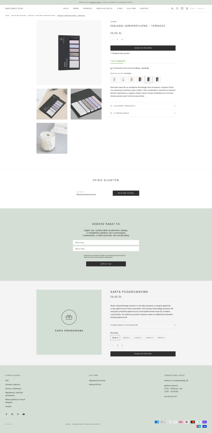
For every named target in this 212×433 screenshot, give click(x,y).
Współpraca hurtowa (97, 380)
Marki (76, 8)
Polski (201, 8)
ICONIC (113, 22)
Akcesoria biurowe (18, 15)
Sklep (66, 8)
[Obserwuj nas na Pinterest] (18, 414)
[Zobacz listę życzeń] (182, 8)
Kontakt (144, 8)
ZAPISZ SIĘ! (106, 264)
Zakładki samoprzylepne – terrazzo (71, 15)
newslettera (95, 2)
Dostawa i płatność (12, 384)
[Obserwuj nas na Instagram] (12, 414)
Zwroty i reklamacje (13, 389)
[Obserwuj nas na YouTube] (24, 414)
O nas (120, 8)
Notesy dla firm (95, 384)
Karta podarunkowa (129, 292)
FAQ (7, 380)
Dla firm (131, 8)
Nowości (87, 8)
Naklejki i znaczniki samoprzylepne (41, 15)
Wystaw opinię (126, 193)
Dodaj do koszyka (143, 48)
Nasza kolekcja (104, 8)
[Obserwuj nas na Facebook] (6, 414)
